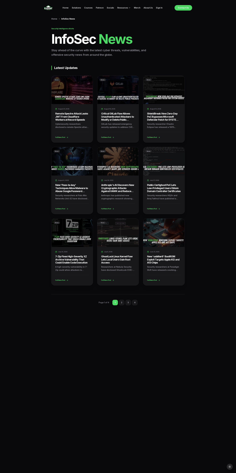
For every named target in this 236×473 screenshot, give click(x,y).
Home (66, 7)
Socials (110, 7)
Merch (137, 7)
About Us (148, 7)
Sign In (159, 7)
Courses (88, 7)
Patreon (100, 7)
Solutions (76, 7)
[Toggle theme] (230, 467)
